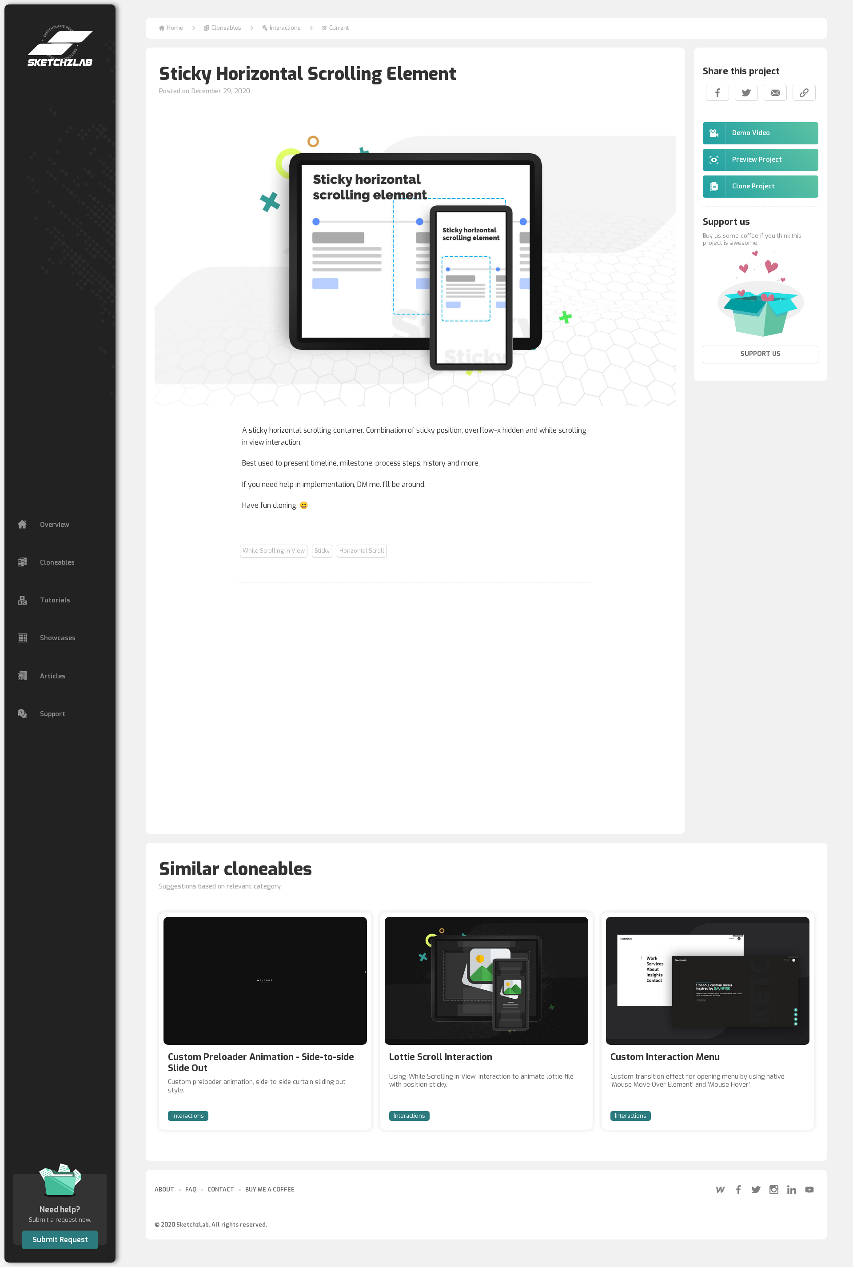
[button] (222, 28)
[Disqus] (415, 702)
